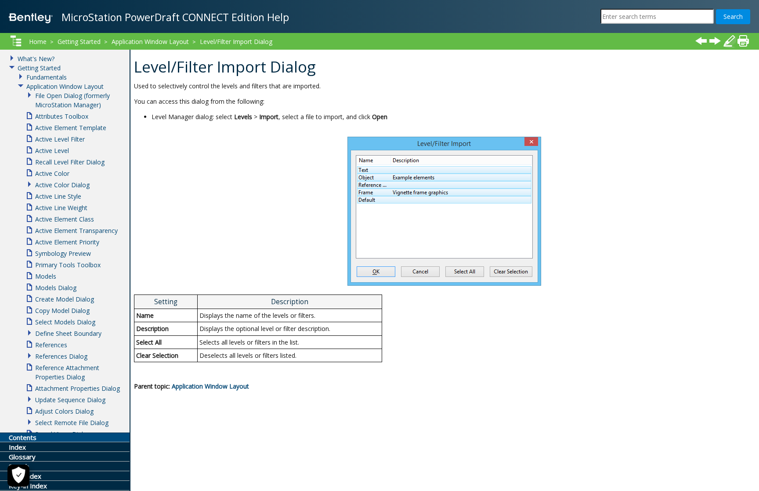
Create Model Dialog (64, 299)
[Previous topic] (701, 41)
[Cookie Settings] (18, 476)
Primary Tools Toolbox (68, 265)
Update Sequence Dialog (70, 400)
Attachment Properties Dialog (77, 388)
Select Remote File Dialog (71, 422)
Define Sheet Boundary (68, 333)
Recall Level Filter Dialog (70, 162)
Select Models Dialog (65, 322)
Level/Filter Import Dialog (236, 41)
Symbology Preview (63, 253)
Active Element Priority (67, 242)
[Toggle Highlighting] (729, 41)
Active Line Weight (61, 208)
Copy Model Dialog (62, 310)
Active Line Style (58, 196)
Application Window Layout (210, 386)
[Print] (743, 41)
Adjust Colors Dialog (64, 411)
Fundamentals (46, 77)
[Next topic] (715, 41)
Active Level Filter (60, 139)
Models (45, 276)
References (51, 345)
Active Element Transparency (76, 230)
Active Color (52, 173)
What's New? (36, 59)
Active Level (52, 150)
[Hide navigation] (16, 41)
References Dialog (61, 356)
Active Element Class (64, 219)
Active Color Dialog (62, 185)
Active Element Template (70, 128)
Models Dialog (55, 288)
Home (38, 41)
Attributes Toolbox (61, 116)
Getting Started (79, 41)
